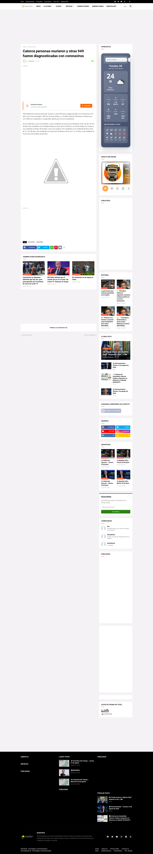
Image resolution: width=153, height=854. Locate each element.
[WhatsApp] (52, 247)
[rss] (130, 1)
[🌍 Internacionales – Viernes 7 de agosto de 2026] (106, 391)
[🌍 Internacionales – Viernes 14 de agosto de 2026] (106, 365)
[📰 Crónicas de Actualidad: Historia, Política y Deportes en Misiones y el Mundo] (106, 376)
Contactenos (47, 1)
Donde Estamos (83, 6)
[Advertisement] (76, 26)
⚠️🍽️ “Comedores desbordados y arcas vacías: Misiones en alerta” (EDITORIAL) (123, 321)
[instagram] (124, 1)
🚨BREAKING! (75, 770)
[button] (125, 6)
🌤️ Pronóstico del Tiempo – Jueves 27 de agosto (82, 762)
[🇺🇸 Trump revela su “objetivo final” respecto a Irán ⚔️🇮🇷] (102, 799)
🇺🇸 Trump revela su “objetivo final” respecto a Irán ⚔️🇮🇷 (120, 798)
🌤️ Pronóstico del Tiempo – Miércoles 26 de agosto (80, 780)
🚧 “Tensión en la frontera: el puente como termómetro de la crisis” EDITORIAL (107, 321)
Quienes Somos (30, 1)
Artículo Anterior (27, 335)
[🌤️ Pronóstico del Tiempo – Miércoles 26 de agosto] (64, 782)
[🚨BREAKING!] (64, 772)
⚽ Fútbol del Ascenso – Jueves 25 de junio (107, 462)
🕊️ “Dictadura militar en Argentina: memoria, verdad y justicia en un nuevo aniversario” (123, 296)
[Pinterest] (56, 247)
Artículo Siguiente (89, 335)
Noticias (69, 6)
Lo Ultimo (47, 6)
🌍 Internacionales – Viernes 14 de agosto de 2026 (121, 365)
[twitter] (118, 1)
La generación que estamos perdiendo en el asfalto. (107, 293)
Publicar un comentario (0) (58, 327)
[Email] (60, 247)
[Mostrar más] (64, 247)
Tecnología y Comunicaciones (41, 851)
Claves (58, 6)
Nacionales (40, 242)
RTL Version (128, 851)
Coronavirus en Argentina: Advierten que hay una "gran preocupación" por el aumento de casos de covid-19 (33, 280)
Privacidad (39, 1)
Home (97, 849)
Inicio (22, 1)
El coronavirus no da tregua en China (82, 278)
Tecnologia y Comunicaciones (37, 849)
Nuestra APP (64, 1)
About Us (105, 849)
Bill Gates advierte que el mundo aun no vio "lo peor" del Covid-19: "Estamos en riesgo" (58, 279)
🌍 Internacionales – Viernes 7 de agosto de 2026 (120, 391)
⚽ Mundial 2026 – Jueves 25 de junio (123, 461)
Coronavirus (32, 47)
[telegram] (126, 837)
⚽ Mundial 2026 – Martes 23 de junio (123, 482)
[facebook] (115, 1)
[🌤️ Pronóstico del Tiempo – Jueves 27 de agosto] (64, 763)
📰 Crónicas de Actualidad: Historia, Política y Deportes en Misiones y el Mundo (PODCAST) (120, 378)
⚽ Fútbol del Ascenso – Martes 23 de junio (107, 483)
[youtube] (121, 1)
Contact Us (125, 849)
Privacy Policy (114, 849)
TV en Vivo (56, 1)
